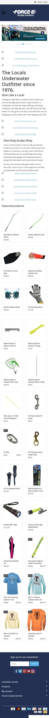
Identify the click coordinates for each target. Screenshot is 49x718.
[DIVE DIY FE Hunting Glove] (36, 293)
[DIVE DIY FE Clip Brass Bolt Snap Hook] (36, 438)
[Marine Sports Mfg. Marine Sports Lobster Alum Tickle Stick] (36, 366)
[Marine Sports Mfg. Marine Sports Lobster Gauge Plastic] (36, 330)
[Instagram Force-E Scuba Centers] (33, 671)
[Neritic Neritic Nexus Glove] (12, 293)
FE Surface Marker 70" (11, 562)
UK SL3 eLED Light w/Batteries (35, 526)
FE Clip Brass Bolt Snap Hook (35, 453)
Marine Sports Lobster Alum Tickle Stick (36, 380)
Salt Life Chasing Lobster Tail (11, 598)
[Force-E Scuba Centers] (24, 33)
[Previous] (6, 33)
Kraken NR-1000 (10, 525)
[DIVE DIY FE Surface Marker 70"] (12, 547)
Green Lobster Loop (36, 234)
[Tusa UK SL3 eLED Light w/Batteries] (36, 511)
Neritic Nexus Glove (12, 307)
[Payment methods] (12, 709)
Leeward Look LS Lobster (35, 634)
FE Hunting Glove (35, 307)
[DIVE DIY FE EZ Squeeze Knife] (12, 475)
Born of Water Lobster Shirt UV (35, 598)
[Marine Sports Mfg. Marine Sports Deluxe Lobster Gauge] (12, 330)
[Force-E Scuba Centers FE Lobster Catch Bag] (12, 257)
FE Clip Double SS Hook (35, 417)
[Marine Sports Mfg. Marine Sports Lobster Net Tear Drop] (12, 366)
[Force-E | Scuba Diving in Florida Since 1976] (28, 12)
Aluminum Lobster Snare (11, 235)
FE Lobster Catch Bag (11, 272)
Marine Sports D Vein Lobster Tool (35, 489)
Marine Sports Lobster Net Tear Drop (11, 380)
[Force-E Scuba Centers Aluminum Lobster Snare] (12, 221)
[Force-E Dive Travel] (24, 199)
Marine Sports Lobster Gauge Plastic (34, 344)
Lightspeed (42, 706)
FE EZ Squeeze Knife (12, 488)
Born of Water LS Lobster (11, 634)
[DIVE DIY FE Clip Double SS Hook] (36, 402)
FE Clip (6, 452)
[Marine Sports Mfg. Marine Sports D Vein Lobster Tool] (36, 475)
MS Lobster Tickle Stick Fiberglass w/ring (11, 417)
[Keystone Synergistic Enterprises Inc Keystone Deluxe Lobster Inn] (36, 257)
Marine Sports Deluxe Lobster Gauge (10, 344)
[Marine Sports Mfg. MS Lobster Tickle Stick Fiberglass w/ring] (12, 402)
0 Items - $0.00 (42, 2)
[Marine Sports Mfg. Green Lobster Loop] (36, 221)
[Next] (42, 33)
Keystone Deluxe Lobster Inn (35, 272)
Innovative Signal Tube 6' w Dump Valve (35, 562)
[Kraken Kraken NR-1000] (12, 511)
